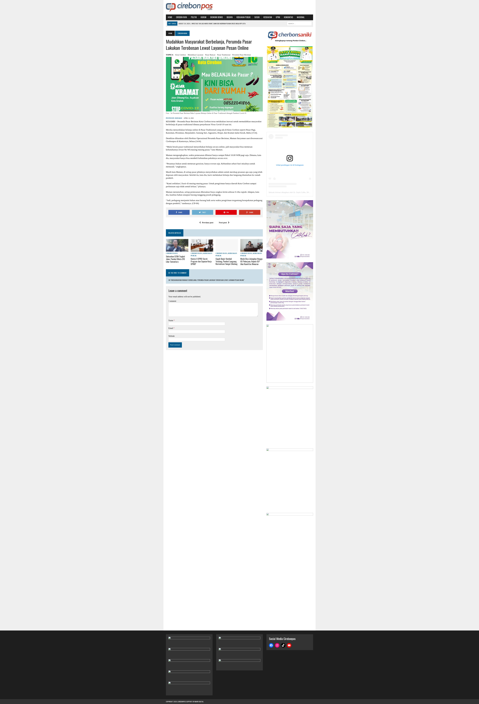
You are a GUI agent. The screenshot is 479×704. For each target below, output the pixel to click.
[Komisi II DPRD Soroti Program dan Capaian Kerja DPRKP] (202, 250)
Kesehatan (267, 17)
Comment (172, 301)
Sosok (257, 17)
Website (171, 336)
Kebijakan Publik (243, 17)
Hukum (203, 17)
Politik (194, 17)
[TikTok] (283, 645)
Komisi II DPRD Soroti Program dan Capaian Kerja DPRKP (201, 261)
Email (171, 328)
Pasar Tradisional (223, 55)
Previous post (207, 223)
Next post (223, 223)
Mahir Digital (199, 702)
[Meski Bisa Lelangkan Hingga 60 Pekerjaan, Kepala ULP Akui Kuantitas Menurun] (251, 250)
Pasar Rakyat (210, 55)
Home (170, 17)
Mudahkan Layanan (195, 55)
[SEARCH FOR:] (299, 23)
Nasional (300, 17)
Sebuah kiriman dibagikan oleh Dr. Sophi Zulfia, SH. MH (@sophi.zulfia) (297, 192)
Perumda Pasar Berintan (241, 55)
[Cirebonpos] (189, 7)
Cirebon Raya (181, 17)
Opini (278, 17)
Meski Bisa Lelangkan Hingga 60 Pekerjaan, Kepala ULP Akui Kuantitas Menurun (251, 261)
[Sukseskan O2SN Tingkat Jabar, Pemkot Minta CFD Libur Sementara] (177, 250)
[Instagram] (277, 645)
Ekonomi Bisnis (216, 17)
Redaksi (178, 118)
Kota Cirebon (180, 55)
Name (171, 320)
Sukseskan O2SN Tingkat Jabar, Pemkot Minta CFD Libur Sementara (175, 259)
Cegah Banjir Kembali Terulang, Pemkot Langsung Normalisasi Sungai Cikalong (226, 261)
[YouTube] (289, 645)
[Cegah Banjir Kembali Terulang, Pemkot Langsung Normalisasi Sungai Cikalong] (227, 250)
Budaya (230, 17)
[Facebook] (271, 645)
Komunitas (288, 17)
